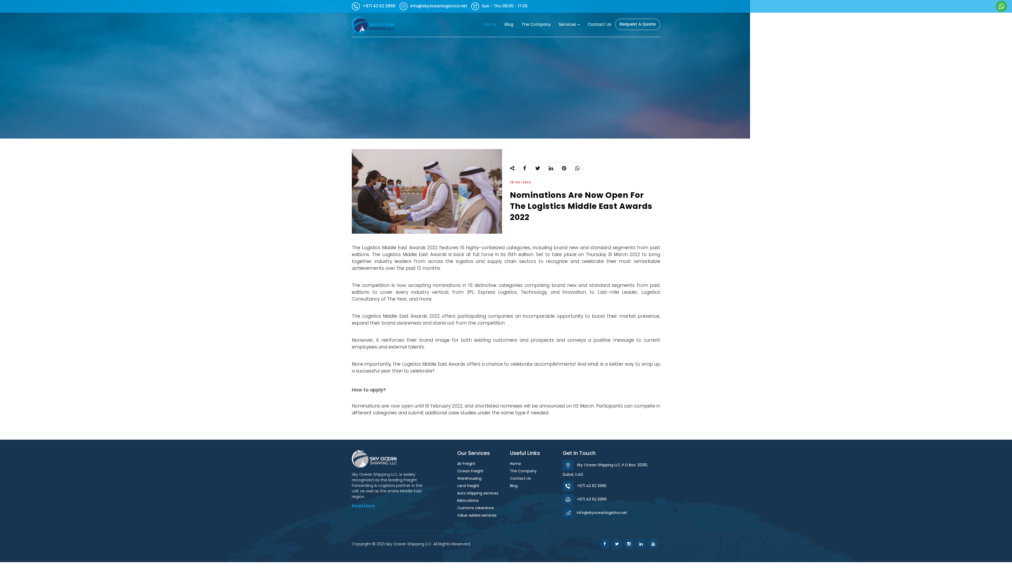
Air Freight (466, 463)
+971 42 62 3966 (592, 499)
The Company (536, 24)
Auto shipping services (477, 493)
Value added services (477, 515)
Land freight (468, 485)
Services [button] (568, 24)
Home (492, 24)
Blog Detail (976, 129)
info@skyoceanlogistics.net (602, 512)
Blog (508, 24)
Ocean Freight (470, 471)
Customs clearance (475, 508)
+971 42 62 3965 (591, 485)
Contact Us (599, 24)
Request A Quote (638, 24)
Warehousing (469, 478)
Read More (363, 506)
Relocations (468, 500)
